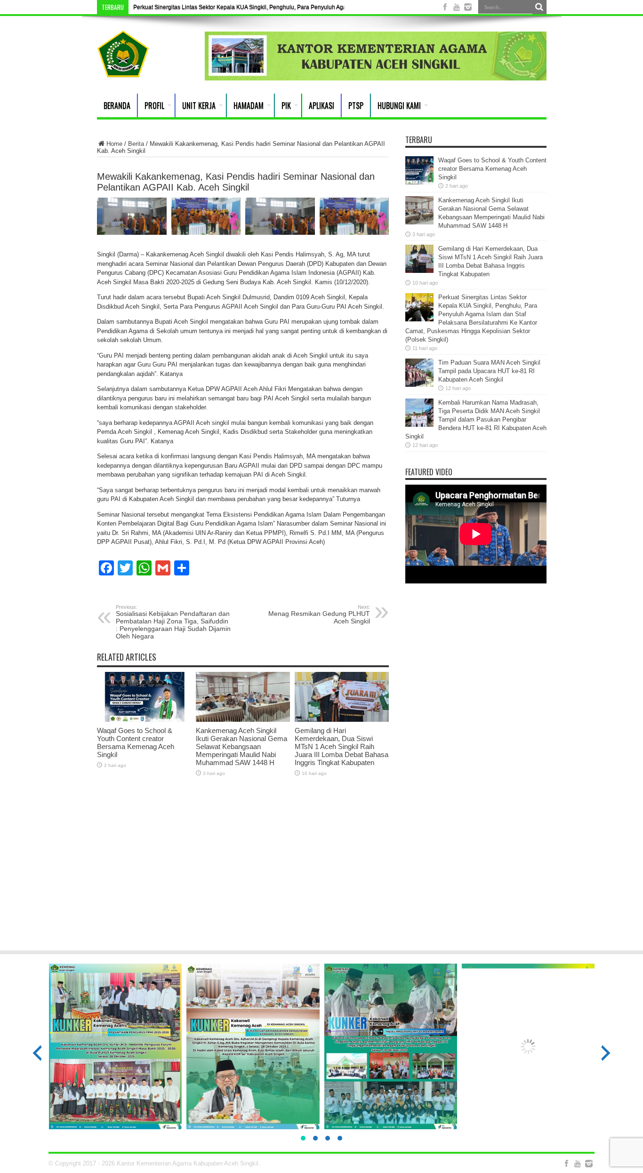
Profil (154, 105)
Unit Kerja (199, 105)
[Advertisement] (321, 869)
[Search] (539, 7)
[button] (303, 1138)
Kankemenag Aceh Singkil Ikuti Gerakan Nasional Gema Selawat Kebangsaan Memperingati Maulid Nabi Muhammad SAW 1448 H (241, 746)
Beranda (117, 105)
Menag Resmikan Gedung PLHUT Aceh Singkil (319, 614)
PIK (286, 105)
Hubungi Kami (399, 105)
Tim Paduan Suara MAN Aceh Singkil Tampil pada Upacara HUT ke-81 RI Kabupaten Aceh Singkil (489, 371)
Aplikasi (321, 105)
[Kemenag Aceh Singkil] (123, 70)
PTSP (355, 105)
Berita (136, 143)
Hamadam (248, 105)
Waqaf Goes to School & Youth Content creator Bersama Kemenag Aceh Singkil (135, 742)
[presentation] (37, 1053)
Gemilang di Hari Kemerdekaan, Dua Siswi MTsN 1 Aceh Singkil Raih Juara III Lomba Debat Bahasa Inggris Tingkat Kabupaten (341, 746)
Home (114, 143)
